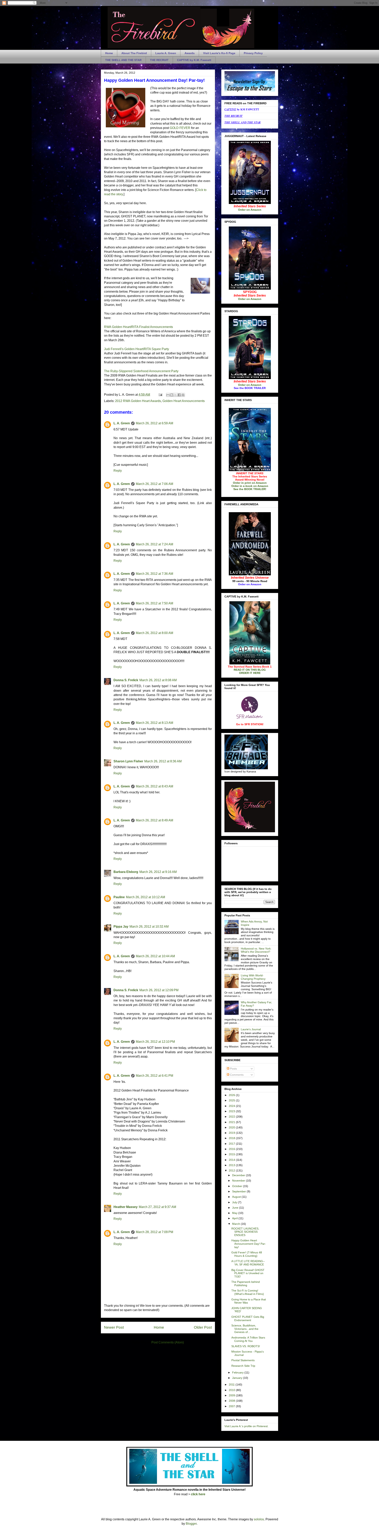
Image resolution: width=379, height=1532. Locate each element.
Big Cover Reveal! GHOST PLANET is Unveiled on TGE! (248, 1273)
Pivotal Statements (243, 1360)
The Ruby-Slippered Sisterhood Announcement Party (141, 371)
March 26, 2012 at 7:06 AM (154, 484)
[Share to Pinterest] (183, 395)
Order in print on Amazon (250, 482)
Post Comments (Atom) (167, 1342)
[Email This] (168, 395)
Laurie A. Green (165, 53)
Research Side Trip (243, 1365)
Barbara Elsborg (126, 872)
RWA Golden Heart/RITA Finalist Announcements (138, 327)
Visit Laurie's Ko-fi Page (219, 53)
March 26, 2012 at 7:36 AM (154, 573)
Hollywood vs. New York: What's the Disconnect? (256, 950)
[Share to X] (175, 395)
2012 (232, 1170)
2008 (232, 1400)
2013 (232, 1165)
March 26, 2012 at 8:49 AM (154, 820)
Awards (190, 53)
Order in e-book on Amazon (249, 485)
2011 (232, 1384)
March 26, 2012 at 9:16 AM (158, 872)
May (235, 1213)
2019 (232, 1132)
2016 (232, 1149)
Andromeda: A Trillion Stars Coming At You (248, 1339)
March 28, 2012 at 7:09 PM (154, 1232)
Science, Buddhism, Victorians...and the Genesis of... (244, 1329)
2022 (232, 1116)
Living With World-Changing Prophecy (253, 977)
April (235, 1218)
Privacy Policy (253, 53)
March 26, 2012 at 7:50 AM (154, 603)
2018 (232, 1138)
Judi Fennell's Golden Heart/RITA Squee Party (136, 349)
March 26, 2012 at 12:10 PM (155, 1041)
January (237, 1377)
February (238, 1372)
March (236, 1223)
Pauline (119, 897)
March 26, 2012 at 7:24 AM (154, 544)
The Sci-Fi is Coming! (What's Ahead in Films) (247, 1292)
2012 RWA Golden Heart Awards (138, 401)
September (239, 1191)
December (239, 1175)
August (237, 1196)
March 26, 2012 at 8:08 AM (158, 680)
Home (109, 53)
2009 (232, 1395)
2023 (232, 1111)
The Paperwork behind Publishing (245, 1283)
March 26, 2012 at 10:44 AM (155, 956)
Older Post (203, 1327)
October (237, 1186)
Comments (236, 1074)
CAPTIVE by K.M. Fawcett (194, 60)
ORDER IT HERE (250, 672)
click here (198, 1494)
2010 (232, 1390)
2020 (232, 1127)
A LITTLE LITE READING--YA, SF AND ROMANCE (248, 1263)
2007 (232, 1406)
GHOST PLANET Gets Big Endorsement (247, 1318)
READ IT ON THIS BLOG (250, 669)
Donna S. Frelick (126, 680)
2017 (232, 1143)
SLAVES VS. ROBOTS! (245, 1346)
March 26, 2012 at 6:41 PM (154, 1075)
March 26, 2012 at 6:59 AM (154, 423)
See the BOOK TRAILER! (249, 489)
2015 (232, 1154)
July (235, 1202)
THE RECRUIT (159, 60)
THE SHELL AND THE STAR (123, 60)
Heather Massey (126, 1207)
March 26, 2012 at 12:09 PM (158, 990)
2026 (232, 1095)
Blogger (191, 1523)
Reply (118, 470)
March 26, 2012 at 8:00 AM (154, 633)
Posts (233, 1068)
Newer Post (114, 1327)
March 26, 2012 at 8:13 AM (154, 722)
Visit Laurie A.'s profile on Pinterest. (246, 1426)
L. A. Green (122, 423)
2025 (232, 1100)
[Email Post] (160, 394)
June (235, 1207)
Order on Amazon (249, 209)
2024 (232, 1105)
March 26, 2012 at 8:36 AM (163, 761)
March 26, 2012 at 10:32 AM (149, 926)
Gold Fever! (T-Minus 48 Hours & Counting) (246, 1254)
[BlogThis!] (172, 395)
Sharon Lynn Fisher (128, 761)
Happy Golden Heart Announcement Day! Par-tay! (248, 1244)
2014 (232, 1159)
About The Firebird (134, 53)
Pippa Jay (121, 926)
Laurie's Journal (251, 1029)
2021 (232, 1122)
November (239, 1180)
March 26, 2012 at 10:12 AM (145, 897)
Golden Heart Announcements (183, 401)
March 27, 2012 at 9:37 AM (157, 1207)
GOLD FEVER (180, 128)
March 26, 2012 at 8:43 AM (154, 786)
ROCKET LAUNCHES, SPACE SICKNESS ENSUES (245, 1232)
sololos (259, 1519)
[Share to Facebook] (179, 395)
